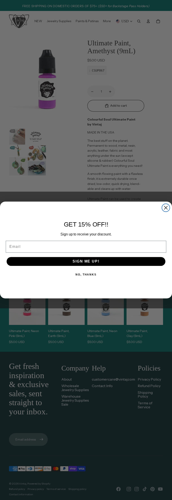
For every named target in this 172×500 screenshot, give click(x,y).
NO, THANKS (86, 274)
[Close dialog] (166, 208)
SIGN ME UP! (86, 261)
